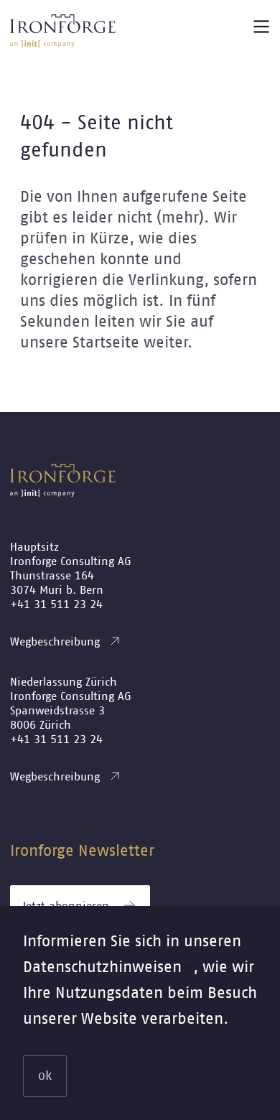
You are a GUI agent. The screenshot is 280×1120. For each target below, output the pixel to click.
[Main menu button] (261, 26)
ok (45, 1076)
